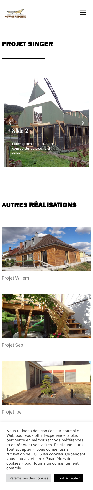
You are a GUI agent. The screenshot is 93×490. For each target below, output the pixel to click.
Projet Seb (12, 345)
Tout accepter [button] (68, 478)
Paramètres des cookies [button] (29, 478)
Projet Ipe (12, 412)
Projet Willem (15, 278)
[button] (30, 163)
